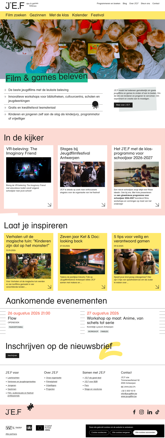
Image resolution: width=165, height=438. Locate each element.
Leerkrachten (13, 378)
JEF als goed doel (93, 378)
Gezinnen (38, 15)
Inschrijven (12, 356)
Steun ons (145, 4)
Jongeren (12, 386)
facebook (134, 412)
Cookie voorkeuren (99, 432)
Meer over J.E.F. (123, 105)
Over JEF (133, 4)
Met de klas (59, 15)
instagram (141, 412)
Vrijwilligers (51, 386)
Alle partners (11, 434)
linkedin (149, 412)
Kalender (80, 15)
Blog (125, 4)
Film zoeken (16, 15)
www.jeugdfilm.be (129, 397)
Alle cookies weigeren (121, 432)
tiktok (157, 412)
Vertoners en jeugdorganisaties (22, 382)
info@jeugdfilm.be (129, 394)
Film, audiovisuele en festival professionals (20, 394)
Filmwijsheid (51, 382)
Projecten (50, 389)
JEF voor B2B (91, 382)
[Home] (15, 5)
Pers (87, 386)
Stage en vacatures (93, 389)
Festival (97, 15)
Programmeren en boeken (108, 4)
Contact (155, 4)
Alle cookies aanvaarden (145, 432)
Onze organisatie (53, 378)
